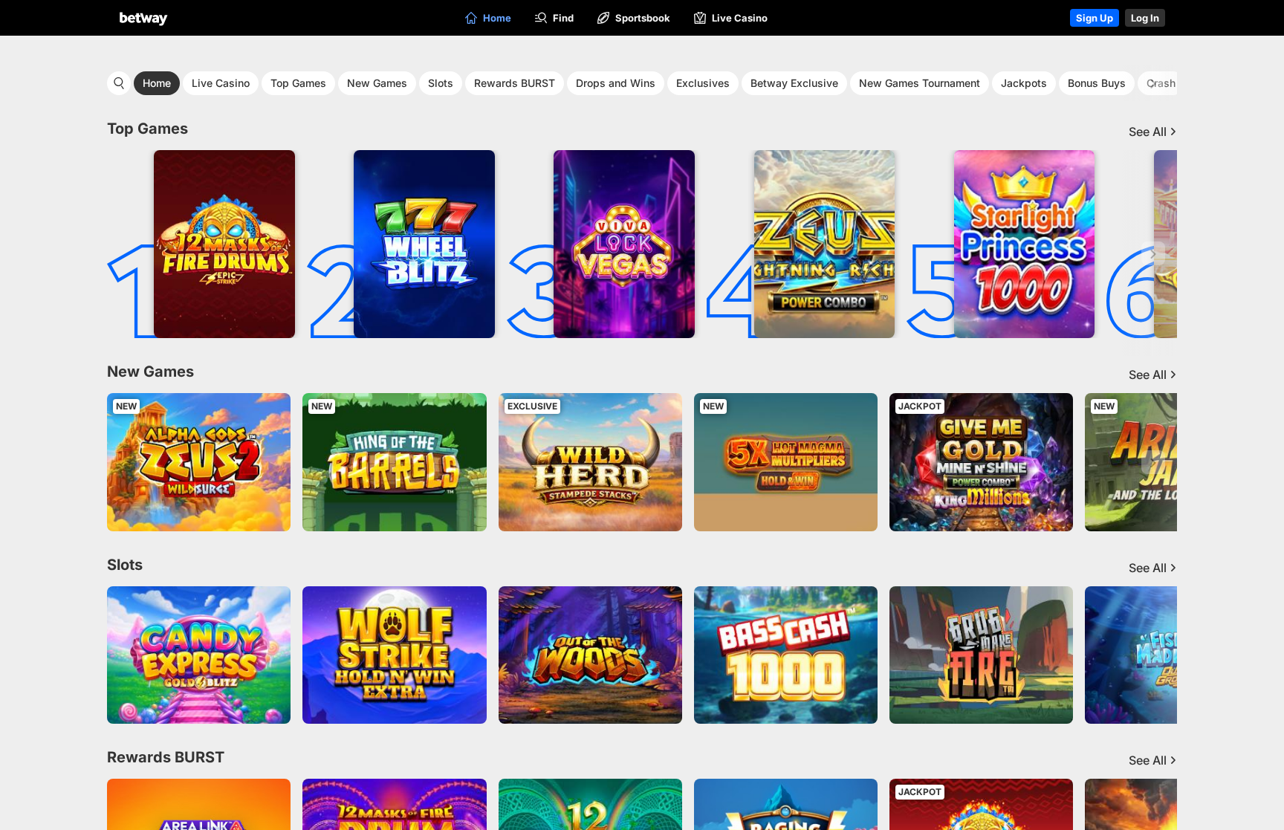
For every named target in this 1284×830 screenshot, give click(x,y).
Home (157, 83)
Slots (440, 83)
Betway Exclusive (794, 83)
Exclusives (703, 83)
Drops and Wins (615, 83)
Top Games (298, 83)
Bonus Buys (1097, 83)
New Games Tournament (919, 83)
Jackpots (1024, 83)
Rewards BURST (514, 83)
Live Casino (221, 83)
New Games (377, 83)
